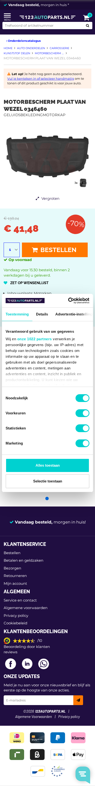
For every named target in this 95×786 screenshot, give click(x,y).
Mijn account (15, 583)
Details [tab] (42, 314)
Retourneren (15, 575)
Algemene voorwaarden (26, 607)
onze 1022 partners (34, 339)
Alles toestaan (48, 465)
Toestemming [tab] (17, 314)
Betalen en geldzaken (23, 560)
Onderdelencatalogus (24, 41)
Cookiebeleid (15, 623)
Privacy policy (16, 615)
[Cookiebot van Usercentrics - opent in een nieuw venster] (68, 300)
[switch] (82, 413)
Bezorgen (12, 568)
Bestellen (57, 249)
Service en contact (20, 600)
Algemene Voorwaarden (33, 717)
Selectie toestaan (47, 481)
